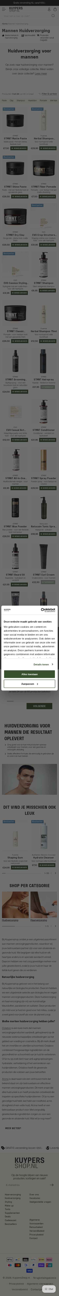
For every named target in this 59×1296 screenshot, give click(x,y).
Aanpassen (27, 683)
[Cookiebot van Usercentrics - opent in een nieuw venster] (41, 610)
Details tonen (41, 664)
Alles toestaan (29, 674)
